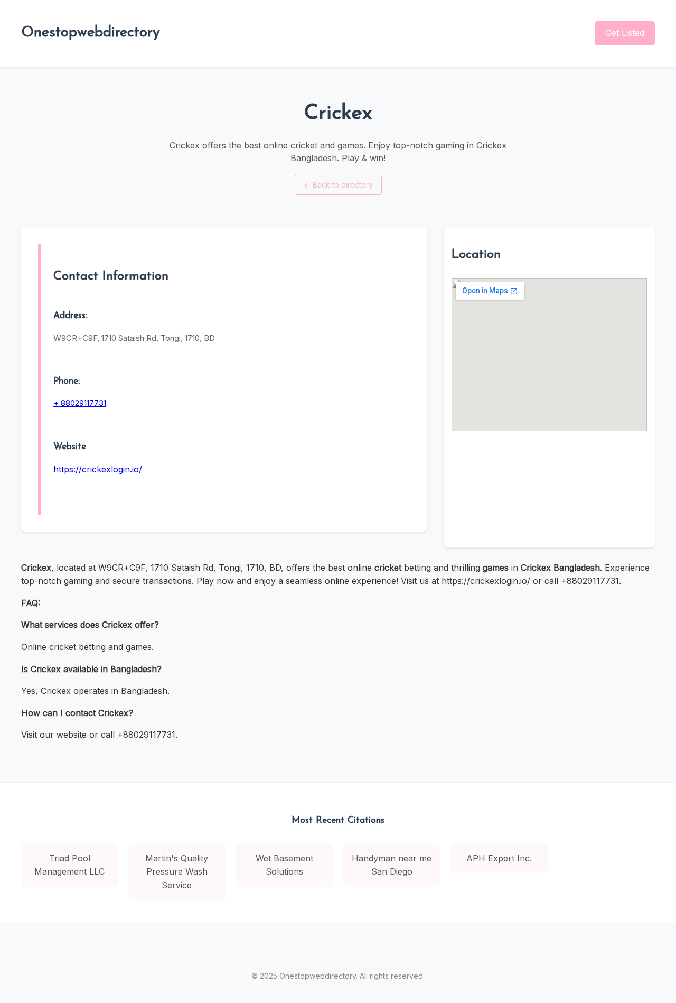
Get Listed (624, 32)
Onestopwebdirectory (90, 32)
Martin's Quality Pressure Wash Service (176, 871)
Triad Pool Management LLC (69, 865)
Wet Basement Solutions (284, 865)
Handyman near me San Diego (391, 865)
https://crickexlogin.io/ (97, 469)
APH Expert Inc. (499, 858)
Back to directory (338, 184)
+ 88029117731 (79, 403)
